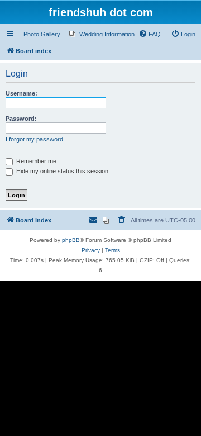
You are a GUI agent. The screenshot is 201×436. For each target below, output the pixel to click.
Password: (21, 118)
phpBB (71, 240)
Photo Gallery (41, 34)
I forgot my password (34, 139)
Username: (21, 93)
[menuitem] (102, 34)
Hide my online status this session (61, 171)
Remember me (35, 161)
